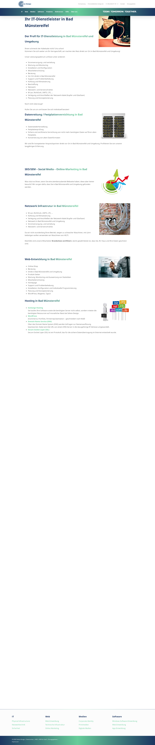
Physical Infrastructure (21, 721)
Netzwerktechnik (18, 725)
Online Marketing (52, 728)
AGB (36, 739)
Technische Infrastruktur (55, 725)
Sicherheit (16, 728)
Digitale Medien (85, 728)
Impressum (15, 742)
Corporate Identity (86, 721)
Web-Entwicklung (52, 721)
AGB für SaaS (43, 739)
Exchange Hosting (35, 308)
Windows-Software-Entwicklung (124, 721)
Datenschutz (30, 739)
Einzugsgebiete (52, 739)
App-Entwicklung (118, 728)
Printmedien (84, 725)
